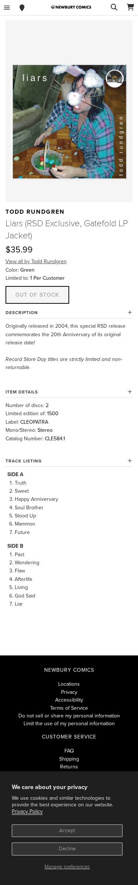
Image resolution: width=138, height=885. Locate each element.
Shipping (69, 759)
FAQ (69, 751)
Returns (69, 767)
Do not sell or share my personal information (69, 716)
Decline (67, 849)
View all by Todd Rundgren (36, 261)
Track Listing (24, 461)
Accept (67, 830)
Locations (69, 684)
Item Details (22, 392)
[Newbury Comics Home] (71, 7)
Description (22, 312)
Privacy (69, 692)
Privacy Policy (27, 811)
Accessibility (69, 700)
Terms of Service (69, 708)
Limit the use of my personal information (69, 723)
